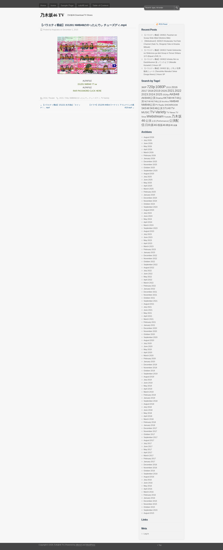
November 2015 (150, 504)
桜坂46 (161, 125)
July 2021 (148, 307)
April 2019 (148, 389)
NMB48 (174, 101)
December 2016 (150, 465)
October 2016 (149, 471)
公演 (148, 120)
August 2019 (149, 377)
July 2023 (148, 234)
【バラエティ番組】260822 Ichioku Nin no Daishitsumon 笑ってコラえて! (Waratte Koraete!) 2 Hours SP (161, 62)
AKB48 (174, 94)
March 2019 (149, 392)
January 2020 (149, 362)
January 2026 (149, 158)
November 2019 (150, 368)
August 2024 (149, 210)
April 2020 (148, 352)
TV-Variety (105, 98)
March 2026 (149, 152)
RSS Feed (163, 24)
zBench (79, 545)
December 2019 (150, 365)
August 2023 (149, 231)
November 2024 (150, 201)
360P (144, 87)
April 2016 (148, 489)
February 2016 (150, 495)
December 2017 (150, 428)
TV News (171, 112)
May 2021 (148, 313)
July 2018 (148, 407)
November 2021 (150, 295)
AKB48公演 (148, 97)
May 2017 (148, 449)
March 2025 (149, 189)
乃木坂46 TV (52, 15)
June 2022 (148, 274)
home (53, 5)
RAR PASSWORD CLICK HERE (87, 91)
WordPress (90, 545)
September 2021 (150, 301)
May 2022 (148, 277)
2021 (170, 90)
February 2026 (150, 155)
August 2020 (149, 340)
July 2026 (148, 140)
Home (43, 5)
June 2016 (148, 483)
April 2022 (148, 280)
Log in (146, 534)
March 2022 (149, 283)
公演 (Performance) (160, 121)
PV (156, 105)
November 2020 (150, 331)
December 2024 (150, 198)
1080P (160, 87)
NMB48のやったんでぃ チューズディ (85, 98)
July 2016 (148, 480)
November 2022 (150, 258)
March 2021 (149, 319)
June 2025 (148, 180)
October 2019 (149, 371)
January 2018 (149, 425)
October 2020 (149, 334)
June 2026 (148, 143)
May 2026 (148, 146)
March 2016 (149, 492)
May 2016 (148, 486)
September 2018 (150, 401)
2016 (45, 98)
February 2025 (150, 192)
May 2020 (148, 349)
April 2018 (148, 416)
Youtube (167, 117)
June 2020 (148, 346)
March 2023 (149, 246)
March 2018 (149, 419)
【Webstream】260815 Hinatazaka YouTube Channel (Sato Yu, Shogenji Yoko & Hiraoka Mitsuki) (162, 44)
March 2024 (149, 225)
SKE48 (145, 108)
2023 (144, 94)
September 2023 (150, 228)
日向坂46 (151, 125)
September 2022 (150, 265)
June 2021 (148, 310)
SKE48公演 (156, 108)
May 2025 (148, 183)
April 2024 (148, 222)
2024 (152, 94)
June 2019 (148, 383)
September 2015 (150, 510)
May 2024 (148, 219)
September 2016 (150, 474)
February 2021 (150, 322)
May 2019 (148, 386)
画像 (175, 125)
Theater (51, 98)
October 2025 (149, 168)
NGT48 (147, 101)
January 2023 (149, 252)
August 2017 (149, 440)
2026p (166, 95)
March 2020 (149, 355)
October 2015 (149, 507)
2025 (159, 94)
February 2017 (150, 459)
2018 (150, 90)
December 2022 (150, 255)
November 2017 (150, 431)
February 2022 (150, 286)
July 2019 (148, 380)
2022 (178, 90)
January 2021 (149, 325)
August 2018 (149, 404)
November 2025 (150, 165)
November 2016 (150, 468)
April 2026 (148, 149)
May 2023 (148, 240)
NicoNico (165, 101)
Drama (159, 98)
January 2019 (149, 398)
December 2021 (150, 292)
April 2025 (148, 186)
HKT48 (167, 97)
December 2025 (150, 161)
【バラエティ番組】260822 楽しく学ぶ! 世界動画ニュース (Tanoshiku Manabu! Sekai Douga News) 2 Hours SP (162, 71)
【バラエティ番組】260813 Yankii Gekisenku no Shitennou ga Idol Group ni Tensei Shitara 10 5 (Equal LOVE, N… (162, 53)
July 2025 (148, 177)
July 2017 (148, 443)
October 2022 (149, 262)
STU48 (167, 108)
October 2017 (149, 434)
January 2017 (149, 462)
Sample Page (67, 5)
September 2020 (150, 337)
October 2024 (149, 204)
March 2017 (149, 456)
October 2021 (149, 298)
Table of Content (100, 5)
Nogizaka (56, 30)
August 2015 (149, 513)
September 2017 (150, 437)
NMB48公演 (148, 104)
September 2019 (150, 374)
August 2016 (149, 477)
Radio (161, 105)
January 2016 (149, 498)
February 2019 (150, 395)
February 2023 (150, 249)
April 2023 (148, 243)
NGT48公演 (156, 101)
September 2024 (150, 207)
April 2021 (148, 316)
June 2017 (148, 446)
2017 (144, 90)
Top (160, 545)
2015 (61, 98)
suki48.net (83, 5)
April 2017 (148, 452)
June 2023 (148, 237)
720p (66, 98)
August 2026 (149, 137)
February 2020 (150, 359)
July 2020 (148, 343)
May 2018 (148, 413)
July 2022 (148, 271)
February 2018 (150, 422)
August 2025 (149, 174)
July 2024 (148, 213)
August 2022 (149, 268)
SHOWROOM (171, 105)
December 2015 (150, 501)
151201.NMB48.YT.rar (87, 84)
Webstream (155, 116)
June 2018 (148, 410)
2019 (157, 90)
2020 (164, 90)
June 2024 (148, 216)
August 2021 (149, 304)
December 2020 (150, 328)
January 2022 (149, 289)
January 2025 (149, 195)
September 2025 (150, 171)
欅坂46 (169, 125)
